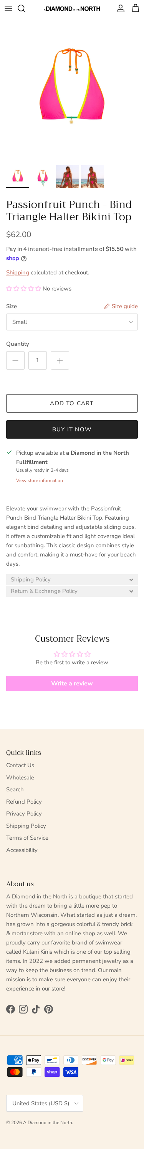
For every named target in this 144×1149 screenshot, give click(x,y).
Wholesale (20, 777)
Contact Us (20, 765)
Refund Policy (24, 802)
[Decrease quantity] (15, 360)
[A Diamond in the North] (72, 8)
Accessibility (22, 850)
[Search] (25, 8)
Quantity (17, 344)
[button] (24, 288)
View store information (39, 480)
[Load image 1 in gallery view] (72, 89)
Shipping (17, 272)
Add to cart (72, 403)
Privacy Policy (24, 813)
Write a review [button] (72, 683)
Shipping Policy (26, 826)
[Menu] (8, 8)
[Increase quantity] (60, 360)
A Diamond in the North (47, 1122)
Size (11, 306)
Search (15, 789)
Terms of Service (27, 838)
